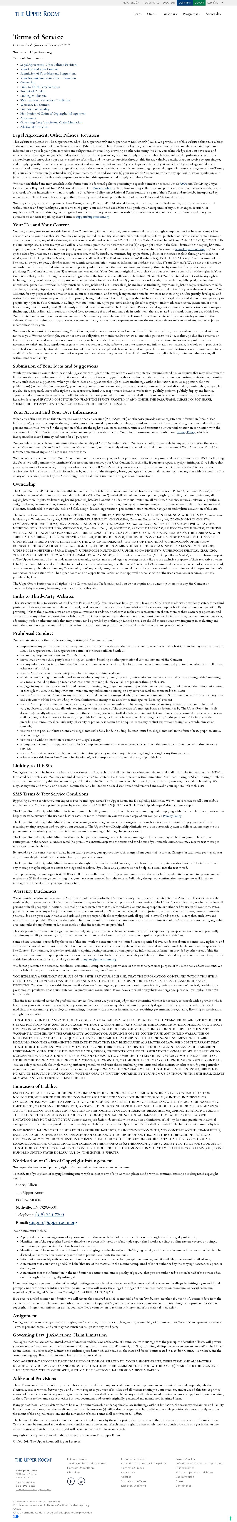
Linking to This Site (33, 96)
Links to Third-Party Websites (40, 87)
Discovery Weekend (133, 1485)
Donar (199, 2)
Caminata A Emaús (132, 1467)
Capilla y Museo (185, 1476)
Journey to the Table (133, 1481)
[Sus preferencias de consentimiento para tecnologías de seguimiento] (230, 1518)
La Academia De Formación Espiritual (143, 1463)
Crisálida (126, 1476)
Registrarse (151, 2)
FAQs (183, 184)
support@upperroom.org (92, 217)
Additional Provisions (34, 127)
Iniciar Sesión (130, 2)
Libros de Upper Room (81, 1467)
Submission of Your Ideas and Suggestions (48, 74)
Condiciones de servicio (27, 1505)
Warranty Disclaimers (35, 105)
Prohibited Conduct (33, 91)
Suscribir (169, 2)
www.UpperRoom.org (190, 249)
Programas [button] (190, 14)
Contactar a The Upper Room (33, 1489)
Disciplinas (73, 1472)
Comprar (185, 2)
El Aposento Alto (77, 1459)
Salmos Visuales (185, 1459)
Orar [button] (150, 14)
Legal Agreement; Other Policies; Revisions (49, 65)
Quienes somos (185, 1467)
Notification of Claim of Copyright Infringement (53, 114)
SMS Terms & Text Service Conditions (45, 100)
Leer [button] (136, 14)
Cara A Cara (128, 1472)
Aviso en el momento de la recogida (35, 1512)
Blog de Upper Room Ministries (194, 1472)
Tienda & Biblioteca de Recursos (86, 1463)
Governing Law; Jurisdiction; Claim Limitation (51, 122)
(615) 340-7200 (49, 1215)
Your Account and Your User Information (48, 78)
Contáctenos (183, 1485)
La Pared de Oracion (133, 1459)
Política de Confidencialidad (61, 1505)
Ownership (27, 82)
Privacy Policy (102, 188)
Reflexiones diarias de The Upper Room (199, 1463)
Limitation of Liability (34, 109)
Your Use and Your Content (39, 69)
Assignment (28, 118)
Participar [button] (168, 14)
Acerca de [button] (212, 14)
